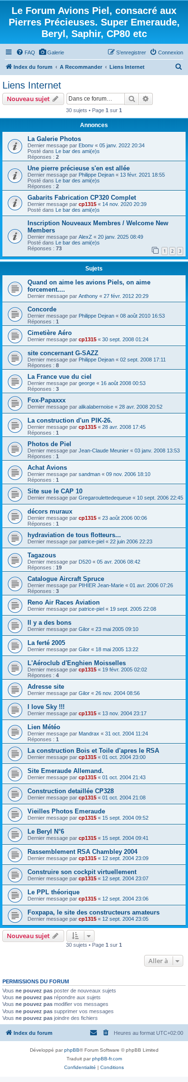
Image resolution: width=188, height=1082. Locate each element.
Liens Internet (31, 85)
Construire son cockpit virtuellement (81, 872)
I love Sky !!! (46, 706)
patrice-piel (91, 541)
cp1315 (87, 204)
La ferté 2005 (46, 642)
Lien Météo (43, 727)
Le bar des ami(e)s (77, 151)
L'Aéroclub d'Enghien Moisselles (76, 663)
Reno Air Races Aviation (63, 602)
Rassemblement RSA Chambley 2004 (82, 851)
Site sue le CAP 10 (54, 491)
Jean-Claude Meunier (104, 450)
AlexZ (85, 237)
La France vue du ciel (59, 376)
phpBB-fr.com (107, 1058)
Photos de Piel (49, 444)
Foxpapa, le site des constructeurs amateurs (93, 912)
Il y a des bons (49, 622)
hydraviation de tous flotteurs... (74, 535)
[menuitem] (25, 52)
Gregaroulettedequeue (105, 498)
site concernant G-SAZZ (62, 353)
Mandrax (89, 733)
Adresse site (45, 686)
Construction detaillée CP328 (70, 791)
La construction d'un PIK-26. (69, 420)
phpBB (72, 1050)
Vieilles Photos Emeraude (66, 811)
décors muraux (49, 511)
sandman (89, 474)
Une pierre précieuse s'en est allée (78, 168)
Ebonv (86, 145)
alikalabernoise (96, 407)
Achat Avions (47, 467)
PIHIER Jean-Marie (101, 585)
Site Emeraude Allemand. (65, 770)
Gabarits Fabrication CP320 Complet (81, 197)
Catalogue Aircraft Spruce (65, 578)
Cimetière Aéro (49, 332)
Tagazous (41, 555)
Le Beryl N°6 (45, 831)
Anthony (88, 296)
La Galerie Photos (54, 138)
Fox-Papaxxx (46, 400)
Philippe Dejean (96, 175)
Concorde (41, 309)
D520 (85, 562)
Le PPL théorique (53, 892)
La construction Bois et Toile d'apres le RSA (93, 750)
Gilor (84, 629)
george (87, 383)
